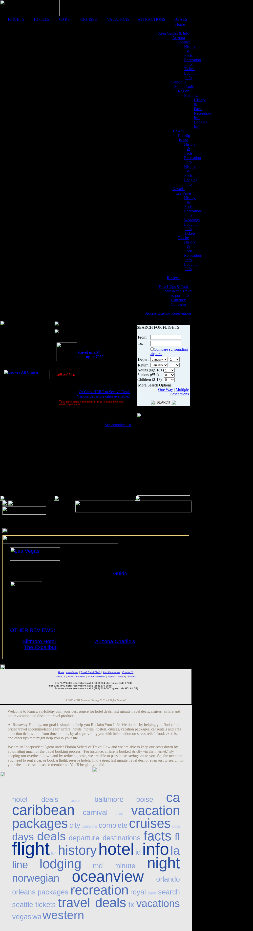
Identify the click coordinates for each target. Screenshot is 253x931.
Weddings (192, 220)
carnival (95, 812)
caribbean (43, 810)
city (74, 825)
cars (119, 813)
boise (144, 799)
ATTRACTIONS (151, 19)
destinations (122, 838)
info (155, 849)
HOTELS (41, 19)
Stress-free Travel (178, 291)
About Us (60, 676)
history (77, 850)
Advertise (131, 676)
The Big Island (183, 137)
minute (124, 866)
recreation (99, 890)
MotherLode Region (184, 88)
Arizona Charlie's (115, 641)
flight (31, 848)
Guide (120, 573)
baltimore (109, 799)
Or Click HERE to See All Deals (104, 392)
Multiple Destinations (179, 391)
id (138, 852)
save (152, 893)
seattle (22, 905)
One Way (165, 389)
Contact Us (127, 672)
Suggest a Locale (116, 676)
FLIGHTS (16, 19)
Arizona (178, 38)
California (178, 82)
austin (76, 800)
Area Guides (72, 672)
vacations (158, 903)
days (23, 837)
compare (89, 826)
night (163, 862)
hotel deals (35, 799)
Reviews (173, 278)
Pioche (183, 238)
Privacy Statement (76, 676)
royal (138, 892)
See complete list (118, 425)
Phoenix (183, 42)
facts (157, 836)
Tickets (189, 69)
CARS (64, 19)
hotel (116, 849)
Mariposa (191, 95)
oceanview (108, 876)
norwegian (35, 878)
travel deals (92, 902)
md (98, 866)
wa (37, 917)
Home (180, 24)
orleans (24, 892)
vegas (21, 917)
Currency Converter (178, 302)
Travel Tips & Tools (91, 672)
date (176, 826)
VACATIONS (118, 19)
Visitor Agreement (96, 676)
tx (131, 905)
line (20, 864)
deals (51, 836)
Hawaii (178, 131)
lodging (60, 863)
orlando (168, 879)
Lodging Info (190, 75)
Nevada (178, 189)
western (63, 915)
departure (84, 838)
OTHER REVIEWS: (32, 630)
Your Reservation (111, 672)
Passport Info (178, 295)
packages (53, 892)
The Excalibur (40, 647)
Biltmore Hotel (39, 641)
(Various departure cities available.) (103, 396)
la (175, 850)
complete (113, 825)
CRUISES (88, 19)
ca (173, 797)
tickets (45, 905)
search (169, 892)
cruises (150, 823)
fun (54, 853)
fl (177, 837)
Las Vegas (183, 193)
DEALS (180, 19)
